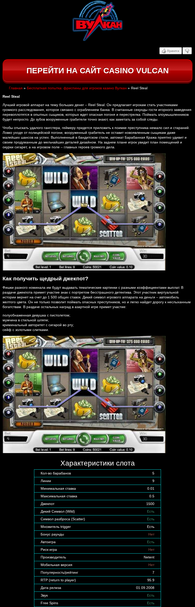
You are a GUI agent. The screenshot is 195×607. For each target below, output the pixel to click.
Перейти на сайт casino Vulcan (97, 70)
